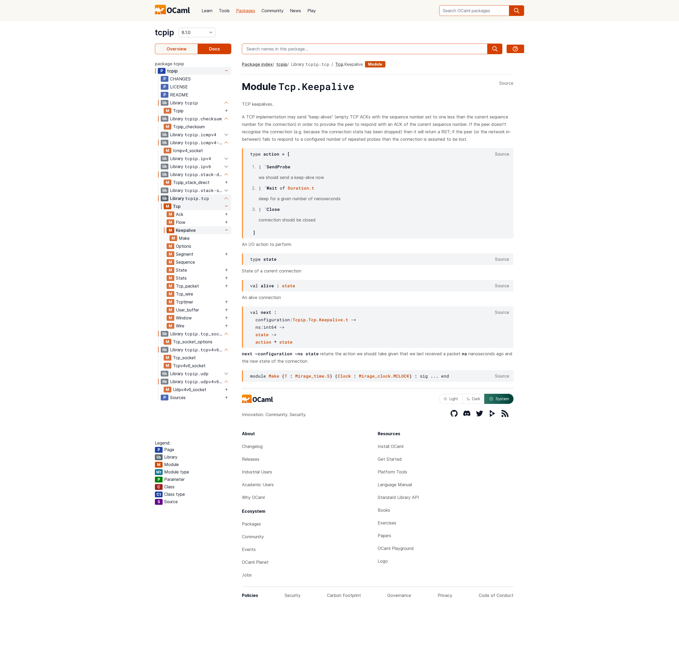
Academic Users (258, 484)
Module (375, 64)
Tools (224, 10)
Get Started (390, 459)
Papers (384, 535)
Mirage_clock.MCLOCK (384, 376)
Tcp (177, 206)
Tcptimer (184, 302)
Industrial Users (257, 472)
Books (384, 510)
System (502, 398)
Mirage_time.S (312, 376)
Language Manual (395, 484)
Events (249, 549)
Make (184, 238)
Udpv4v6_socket (189, 389)
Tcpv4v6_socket (189, 365)
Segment (184, 254)
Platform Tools (392, 472)
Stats (181, 278)
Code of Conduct (496, 595)
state (288, 285)
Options (183, 246)
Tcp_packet (187, 286)
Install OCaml (390, 446)
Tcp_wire (184, 294)
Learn (207, 10)
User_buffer (187, 310)
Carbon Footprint (344, 595)
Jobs (247, 575)
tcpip (164, 32)
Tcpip (178, 110)
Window (184, 318)
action (263, 342)
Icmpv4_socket (188, 150)
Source (506, 83)
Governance (399, 595)
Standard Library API (398, 497)
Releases (250, 459)
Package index (257, 64)
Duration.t (301, 188)
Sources (178, 397)
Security (293, 595)
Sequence (185, 262)
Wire (180, 325)
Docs (214, 49)
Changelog (252, 446)
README (179, 94)
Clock (344, 376)
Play (311, 10)
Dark (476, 398)
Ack (179, 214)
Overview (176, 49)
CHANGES (180, 79)
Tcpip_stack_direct (191, 182)
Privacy (445, 595)
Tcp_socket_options (192, 341)
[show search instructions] (515, 49)
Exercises (387, 522)
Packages (245, 10)
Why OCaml (253, 497)
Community (273, 10)
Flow (180, 222)
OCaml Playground (396, 548)
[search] (516, 10)
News (295, 10)
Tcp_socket (184, 357)
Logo (383, 561)
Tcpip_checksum (189, 126)
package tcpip (169, 63)
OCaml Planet (255, 562)
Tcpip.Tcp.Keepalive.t (320, 319)
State (181, 270)
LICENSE (179, 86)
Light (453, 398)
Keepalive (186, 230)
